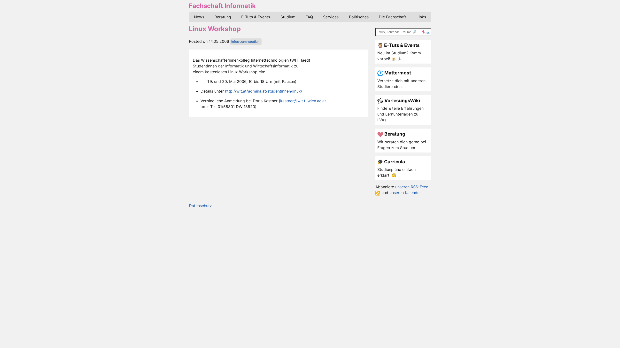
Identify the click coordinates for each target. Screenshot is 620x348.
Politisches (359, 16)
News (199, 16)
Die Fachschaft (392, 16)
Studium (287, 16)
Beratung (223, 16)
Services (331, 16)
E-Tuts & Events (255, 16)
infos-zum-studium (246, 42)
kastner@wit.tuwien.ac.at (303, 100)
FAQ (309, 16)
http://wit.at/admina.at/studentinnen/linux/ (263, 91)
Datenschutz (200, 205)
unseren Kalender (405, 192)
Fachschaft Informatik (222, 5)
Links (421, 16)
